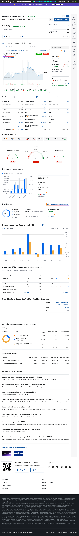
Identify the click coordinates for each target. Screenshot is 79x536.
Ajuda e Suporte (6, 485)
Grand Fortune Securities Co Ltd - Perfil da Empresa (25, 299)
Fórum (30, 43)
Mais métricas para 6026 (62, 97)
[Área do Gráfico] (6, 50)
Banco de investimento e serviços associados (62, 303)
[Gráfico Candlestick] (4, 50)
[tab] (5, 139)
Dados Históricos (24, 46)
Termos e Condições (50, 532)
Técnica (23, 43)
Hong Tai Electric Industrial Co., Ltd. (12, 360)
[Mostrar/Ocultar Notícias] (27, 50)
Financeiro (66, 307)
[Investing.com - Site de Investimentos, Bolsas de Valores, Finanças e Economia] (8, 1)
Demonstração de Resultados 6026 (18, 225)
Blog (43, 479)
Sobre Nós (5, 479)
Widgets (44, 488)
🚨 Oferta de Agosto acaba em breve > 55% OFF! (44, 1)
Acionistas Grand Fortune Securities (18, 324)
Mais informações (26, 36)
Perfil (10, 46)
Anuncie (4, 482)
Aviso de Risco (73, 532)
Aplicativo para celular (47, 482)
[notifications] (73, 1)
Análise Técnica (9, 134)
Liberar (27, 292)
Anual (3, 228)
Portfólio (44, 485)
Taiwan (67, 314)
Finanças (16, 43)
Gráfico (9, 43)
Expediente (5, 488)
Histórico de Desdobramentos (37, 46)
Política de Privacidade (62, 532)
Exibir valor (65, 25)
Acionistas (15, 46)
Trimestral (10, 228)
